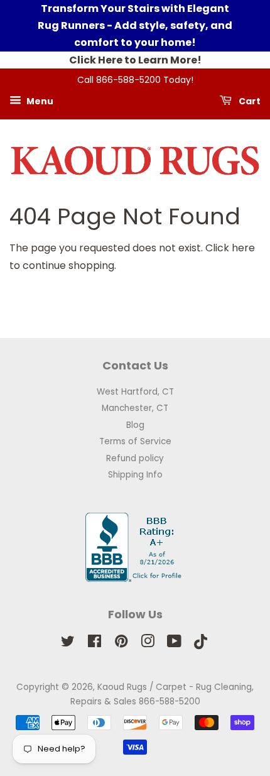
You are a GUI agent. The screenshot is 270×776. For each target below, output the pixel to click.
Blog (135, 425)
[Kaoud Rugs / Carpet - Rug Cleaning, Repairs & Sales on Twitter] (68, 644)
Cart (249, 100)
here (243, 248)
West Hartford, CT (135, 392)
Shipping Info (135, 475)
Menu (38, 100)
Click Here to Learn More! (135, 60)
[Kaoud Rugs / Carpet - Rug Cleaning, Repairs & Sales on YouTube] (174, 644)
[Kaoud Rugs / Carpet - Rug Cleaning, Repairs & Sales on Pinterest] (121, 644)
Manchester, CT (135, 408)
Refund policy (135, 458)
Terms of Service (135, 441)
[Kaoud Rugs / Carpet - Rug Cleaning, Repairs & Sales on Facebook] (94, 644)
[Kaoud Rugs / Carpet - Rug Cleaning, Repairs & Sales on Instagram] (147, 644)
